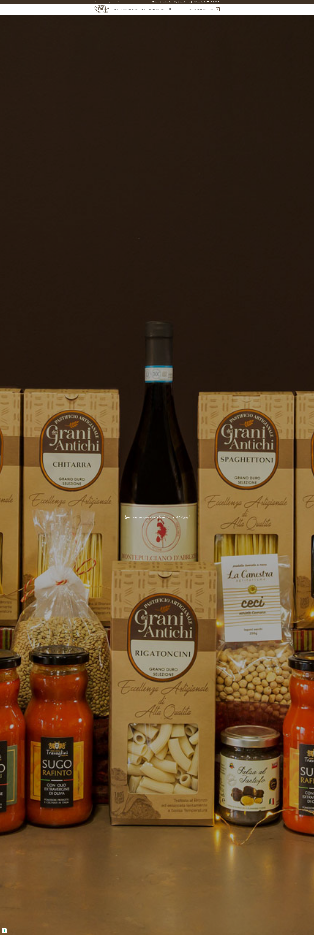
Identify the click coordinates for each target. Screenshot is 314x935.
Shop (116, 9)
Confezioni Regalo (129, 9)
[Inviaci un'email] (216, 2)
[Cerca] (170, 9)
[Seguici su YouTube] (218, 2)
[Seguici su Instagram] (213, 2)
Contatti (183, 2)
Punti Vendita (166, 2)
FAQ (190, 2)
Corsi (142, 9)
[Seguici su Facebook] (211, 2)
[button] (198, 9)
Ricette (164, 9)
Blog (175, 2)
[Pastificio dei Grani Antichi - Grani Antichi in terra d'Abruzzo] (102, 9)
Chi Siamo (155, 2)
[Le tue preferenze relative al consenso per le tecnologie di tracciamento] (4, 930)
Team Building (153, 9)
